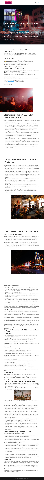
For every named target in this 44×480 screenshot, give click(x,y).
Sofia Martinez (11, 81)
